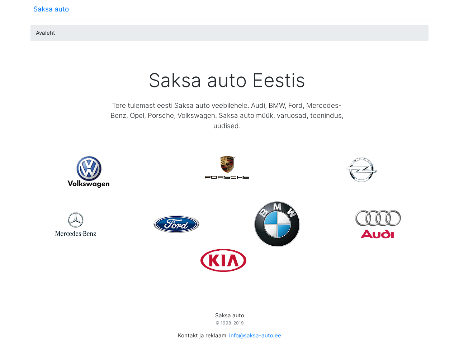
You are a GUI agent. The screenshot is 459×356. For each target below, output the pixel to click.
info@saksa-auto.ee (255, 335)
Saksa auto (51, 9)
